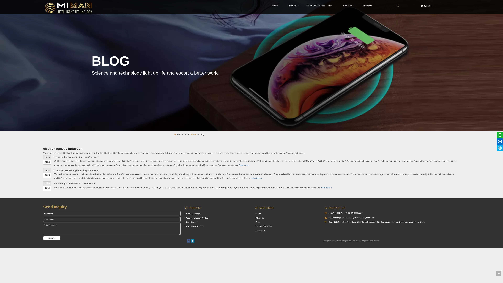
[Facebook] (188, 241)
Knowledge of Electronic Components (75, 183)
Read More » (244, 165)
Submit (51, 238)
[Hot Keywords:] (398, 6)
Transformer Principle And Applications (76, 170)
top (498, 273)
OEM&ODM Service (264, 226)
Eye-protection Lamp (195, 226)
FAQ (258, 222)
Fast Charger (191, 222)
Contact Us (260, 231)
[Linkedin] (192, 241)
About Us (260, 218)
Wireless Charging (193, 214)
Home (258, 214)
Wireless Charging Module (197, 218)
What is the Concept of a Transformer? (76, 157)
